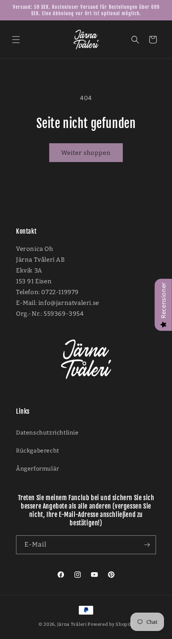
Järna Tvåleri (72, 624)
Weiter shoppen (86, 152)
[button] (16, 39)
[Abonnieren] (147, 544)
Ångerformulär (37, 468)
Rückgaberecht (37, 450)
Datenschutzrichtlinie (47, 432)
